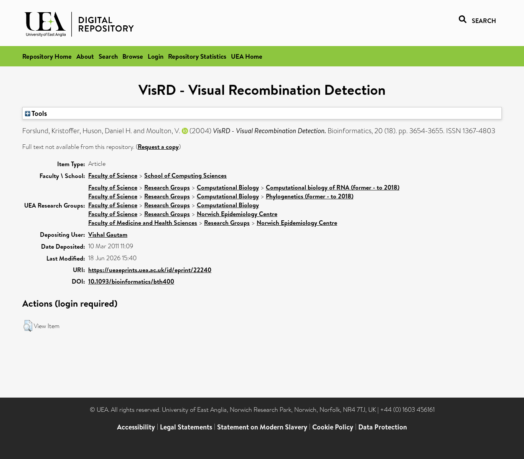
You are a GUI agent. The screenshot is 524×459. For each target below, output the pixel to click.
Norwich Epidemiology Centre (237, 214)
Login (155, 56)
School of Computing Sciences (185, 175)
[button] (27, 326)
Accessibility (136, 427)
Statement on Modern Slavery (262, 427)
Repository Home (47, 56)
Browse (132, 56)
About (85, 56)
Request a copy (158, 146)
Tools (38, 113)
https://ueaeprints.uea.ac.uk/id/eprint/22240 (149, 270)
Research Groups (167, 187)
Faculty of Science (112, 175)
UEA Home (246, 56)
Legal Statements (186, 427)
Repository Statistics (197, 56)
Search (108, 56)
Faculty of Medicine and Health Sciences (142, 222)
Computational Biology (228, 187)
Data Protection (382, 427)
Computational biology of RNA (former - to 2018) (332, 187)
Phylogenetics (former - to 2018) (309, 196)
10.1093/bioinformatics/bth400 (131, 281)
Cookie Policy (332, 427)
